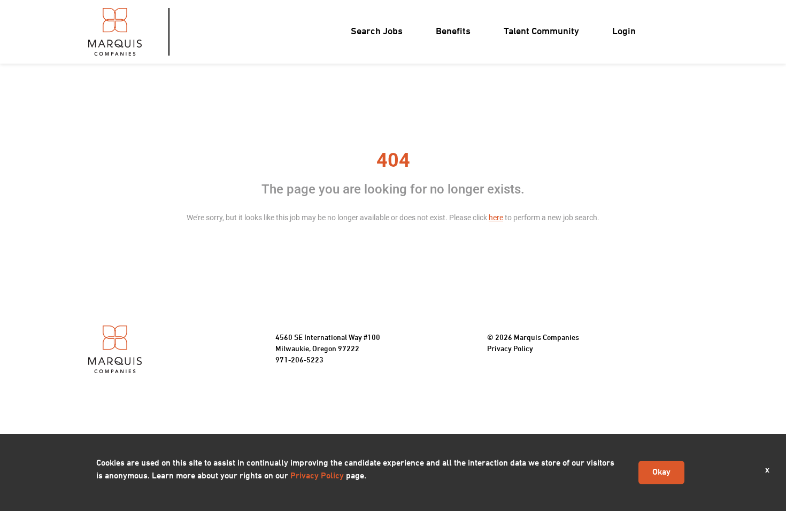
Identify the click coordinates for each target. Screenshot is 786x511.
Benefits (453, 31)
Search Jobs (377, 31)
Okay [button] (661, 472)
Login (624, 31)
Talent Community (541, 31)
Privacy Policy (510, 349)
